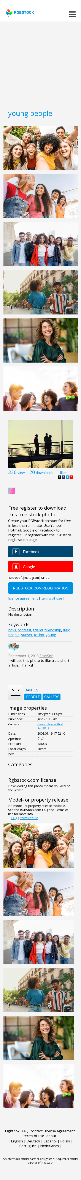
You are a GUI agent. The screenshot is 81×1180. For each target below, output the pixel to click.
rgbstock (24, 12)
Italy (66, 630)
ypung (51, 634)
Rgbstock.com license (32, 780)
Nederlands (49, 1146)
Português (28, 1146)
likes (63, 472)
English (17, 1141)
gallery (51, 696)
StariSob (46, 655)
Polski (65, 1141)
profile (33, 696)
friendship (52, 630)
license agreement (60, 1131)
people (13, 634)
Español (50, 1141)
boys (12, 630)
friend (38, 630)
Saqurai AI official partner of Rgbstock (53, 1161)
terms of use (29, 818)
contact (37, 1131)
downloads (44, 472)
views (21, 472)
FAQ (14, 818)
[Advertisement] (40, 64)
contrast (24, 630)
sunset (26, 634)
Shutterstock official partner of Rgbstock (29, 1159)
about (51, 1135)
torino (39, 634)
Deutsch (33, 1141)
